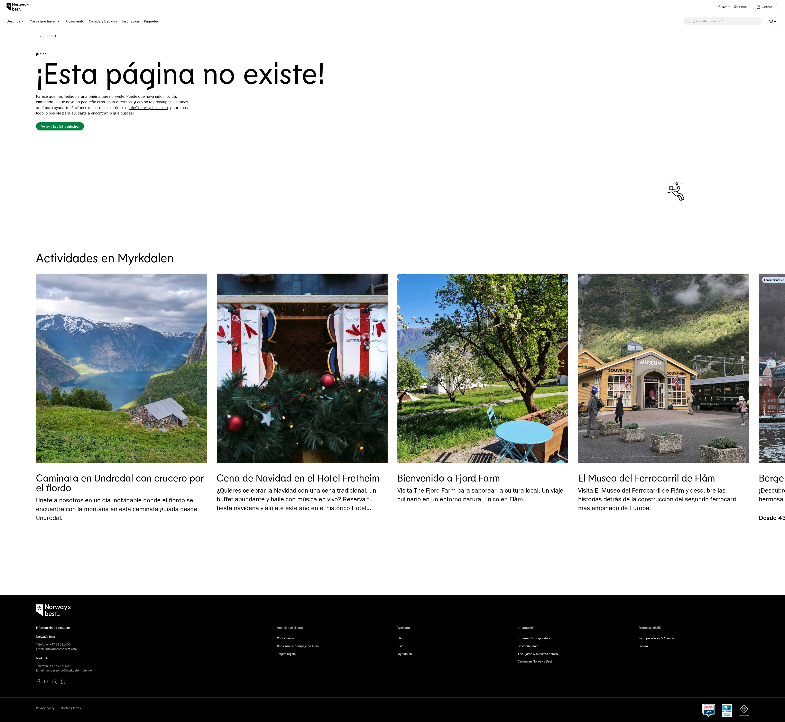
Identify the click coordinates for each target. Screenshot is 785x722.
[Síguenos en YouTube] (46, 681)
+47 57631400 (60, 644)
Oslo (400, 646)
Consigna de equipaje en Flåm (298, 646)
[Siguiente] (740, 371)
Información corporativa (534, 638)
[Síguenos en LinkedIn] (63, 681)
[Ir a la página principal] (20, 7)
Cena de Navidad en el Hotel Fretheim (298, 478)
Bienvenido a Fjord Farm (448, 478)
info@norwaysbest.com (148, 107)
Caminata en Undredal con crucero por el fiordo (119, 482)
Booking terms (71, 708)
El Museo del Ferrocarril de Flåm (646, 478)
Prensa (643, 646)
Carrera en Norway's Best (535, 661)
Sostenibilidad (528, 646)
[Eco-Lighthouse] (727, 710)
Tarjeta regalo (286, 654)
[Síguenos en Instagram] (54, 681)
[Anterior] (45, 371)
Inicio (40, 36)
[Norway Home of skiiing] (708, 710)
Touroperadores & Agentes (656, 638)
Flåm (400, 638)
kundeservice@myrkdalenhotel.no (68, 670)
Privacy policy (45, 708)
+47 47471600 (60, 666)
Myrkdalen (404, 654)
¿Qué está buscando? (708, 21)
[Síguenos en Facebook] (38, 681)
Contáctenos (285, 638)
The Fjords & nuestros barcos (538, 654)
